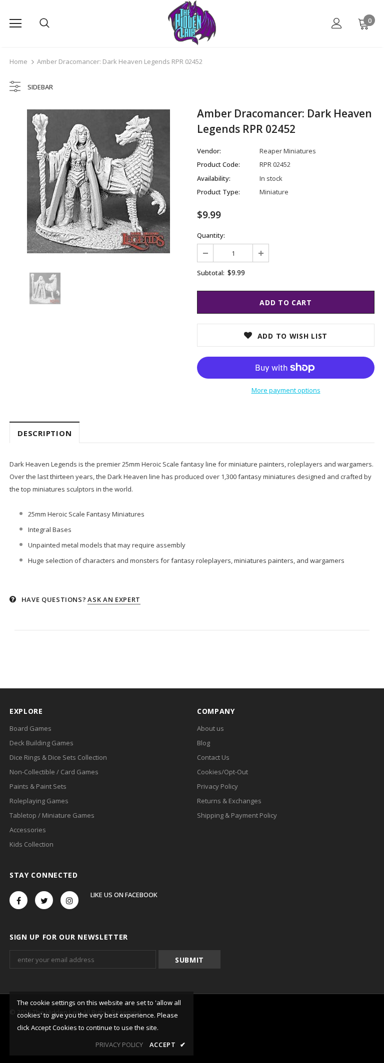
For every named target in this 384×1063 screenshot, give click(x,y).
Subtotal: (210, 272)
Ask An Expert (114, 599)
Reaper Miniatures (288, 150)
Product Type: (218, 191)
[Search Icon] (45, 23)
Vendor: (209, 150)
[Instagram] (69, 900)
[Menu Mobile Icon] (16, 23)
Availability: (213, 178)
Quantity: (211, 235)
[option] (98, 181)
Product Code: (218, 164)
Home (19, 61)
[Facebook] (19, 900)
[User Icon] (337, 23)
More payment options (286, 390)
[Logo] (192, 22)
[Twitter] (44, 900)
